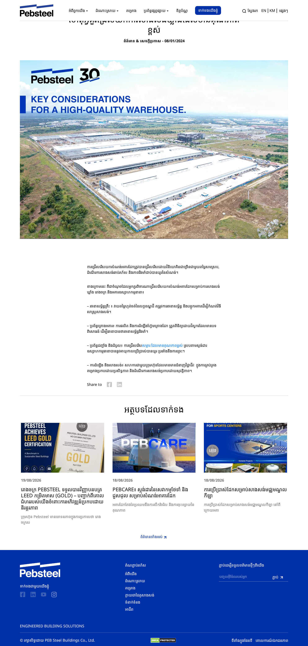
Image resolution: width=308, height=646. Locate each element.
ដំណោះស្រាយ (135, 580)
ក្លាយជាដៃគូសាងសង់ (139, 594)
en (263, 10)
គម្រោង (130, 587)
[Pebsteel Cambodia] (40, 570)
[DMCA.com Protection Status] (163, 640)
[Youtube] (43, 594)
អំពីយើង (131, 573)
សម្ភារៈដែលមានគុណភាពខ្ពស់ (162, 345)
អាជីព (129, 609)
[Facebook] (22, 594)
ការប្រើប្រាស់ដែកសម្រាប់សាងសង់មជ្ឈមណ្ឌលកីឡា (245, 492)
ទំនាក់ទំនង (132, 602)
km (272, 10)
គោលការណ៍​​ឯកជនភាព (272, 640)
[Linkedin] (33, 594)
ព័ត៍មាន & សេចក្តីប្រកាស (142, 40)
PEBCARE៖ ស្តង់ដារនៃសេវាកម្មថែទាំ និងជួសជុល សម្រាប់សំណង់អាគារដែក (150, 492)
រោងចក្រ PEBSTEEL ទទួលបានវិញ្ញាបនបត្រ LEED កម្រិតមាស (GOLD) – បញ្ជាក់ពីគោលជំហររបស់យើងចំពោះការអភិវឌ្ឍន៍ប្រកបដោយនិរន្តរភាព (62, 498)
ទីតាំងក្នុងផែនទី (242, 640)
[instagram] (54, 594)
